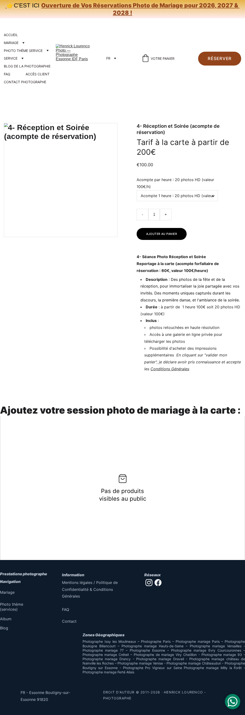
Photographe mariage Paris (198, 641)
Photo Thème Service (23, 51)
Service (10, 58)
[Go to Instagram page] (148, 582)
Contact (69, 621)
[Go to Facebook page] (158, 582)
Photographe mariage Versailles (215, 646)
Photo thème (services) (12, 607)
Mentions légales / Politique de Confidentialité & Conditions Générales (90, 589)
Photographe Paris (156, 641)
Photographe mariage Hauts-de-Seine (153, 646)
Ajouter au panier (161, 234)
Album (5, 618)
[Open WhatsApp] (232, 701)
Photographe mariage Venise (140, 663)
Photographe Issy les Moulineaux (109, 641)
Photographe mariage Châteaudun (194, 663)
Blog (4, 628)
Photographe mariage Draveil (160, 659)
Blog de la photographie (27, 66)
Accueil (11, 35)
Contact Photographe (25, 82)
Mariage (11, 43)
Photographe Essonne (147, 650)
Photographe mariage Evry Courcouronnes (206, 650)
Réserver (220, 58)
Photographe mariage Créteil (106, 655)
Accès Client (38, 74)
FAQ (7, 74)
